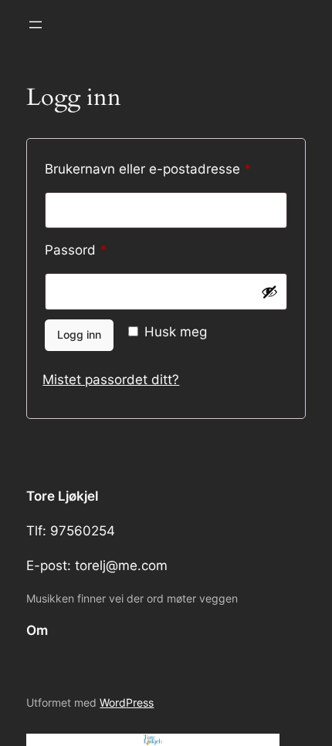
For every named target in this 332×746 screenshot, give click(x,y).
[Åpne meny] (35, 24)
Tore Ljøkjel (62, 496)
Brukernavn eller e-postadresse (165, 168)
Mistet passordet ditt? (110, 379)
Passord (101, 249)
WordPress (127, 702)
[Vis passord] (269, 291)
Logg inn (79, 334)
